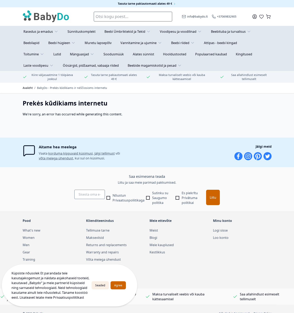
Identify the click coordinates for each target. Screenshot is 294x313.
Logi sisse (220, 230)
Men (26, 245)
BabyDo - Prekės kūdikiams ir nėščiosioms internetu (72, 88)
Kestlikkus (157, 252)
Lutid (57, 54)
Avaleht (28, 88)
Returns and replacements (106, 245)
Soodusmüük (113, 54)
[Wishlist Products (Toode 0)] (261, 16)
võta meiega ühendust (56, 158)
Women (29, 237)
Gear (26, 252)
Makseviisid (95, 237)
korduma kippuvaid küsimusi (70, 153)
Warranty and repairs (102, 252)
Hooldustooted (174, 54)
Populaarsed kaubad (211, 54)
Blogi (153, 237)
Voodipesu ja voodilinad (178, 31)
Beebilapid (31, 43)
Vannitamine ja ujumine (138, 43)
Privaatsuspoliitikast (68, 297)
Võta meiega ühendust (103, 259)
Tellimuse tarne (98, 230)
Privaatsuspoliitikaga (128, 200)
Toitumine (31, 54)
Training (29, 259)
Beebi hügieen (59, 43)
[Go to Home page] (46, 16)
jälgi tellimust (104, 153)
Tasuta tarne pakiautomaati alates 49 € (145, 3)
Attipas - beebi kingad (220, 43)
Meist (154, 230)
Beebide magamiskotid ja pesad (152, 65)
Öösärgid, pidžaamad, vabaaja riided (91, 65)
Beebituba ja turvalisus (228, 31)
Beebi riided (180, 43)
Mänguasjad (79, 54)
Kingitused (244, 54)
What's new (31, 230)
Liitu (213, 197)
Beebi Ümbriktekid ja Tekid (124, 31)
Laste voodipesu (35, 65)
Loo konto (221, 237)
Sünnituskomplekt (81, 31)
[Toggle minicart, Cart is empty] (268, 16)
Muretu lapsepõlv (98, 43)
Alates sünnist (143, 54)
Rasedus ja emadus (38, 31)
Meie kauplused (162, 245)
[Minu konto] (254, 16)
